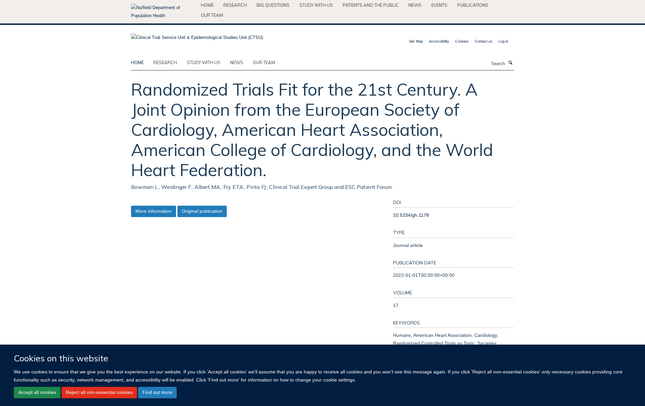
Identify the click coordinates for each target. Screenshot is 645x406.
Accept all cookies (37, 392)
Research (235, 5)
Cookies (462, 41)
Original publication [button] (202, 211)
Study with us (316, 5)
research (165, 62)
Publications (472, 5)
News (415, 5)
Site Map (416, 41)
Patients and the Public (371, 5)
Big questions (273, 5)
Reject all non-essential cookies (99, 392)
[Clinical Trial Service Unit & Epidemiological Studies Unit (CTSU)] (197, 35)
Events (439, 5)
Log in (503, 41)
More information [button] (153, 211)
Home (207, 5)
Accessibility (439, 41)
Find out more (157, 392)
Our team (212, 15)
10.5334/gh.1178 (411, 215)
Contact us (483, 41)
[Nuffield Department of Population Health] (163, 11)
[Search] (510, 63)
